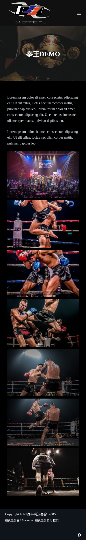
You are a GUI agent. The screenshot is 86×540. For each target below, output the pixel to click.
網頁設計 (11, 520)
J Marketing (27, 520)
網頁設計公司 (43, 520)
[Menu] (79, 13)
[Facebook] (79, 535)
